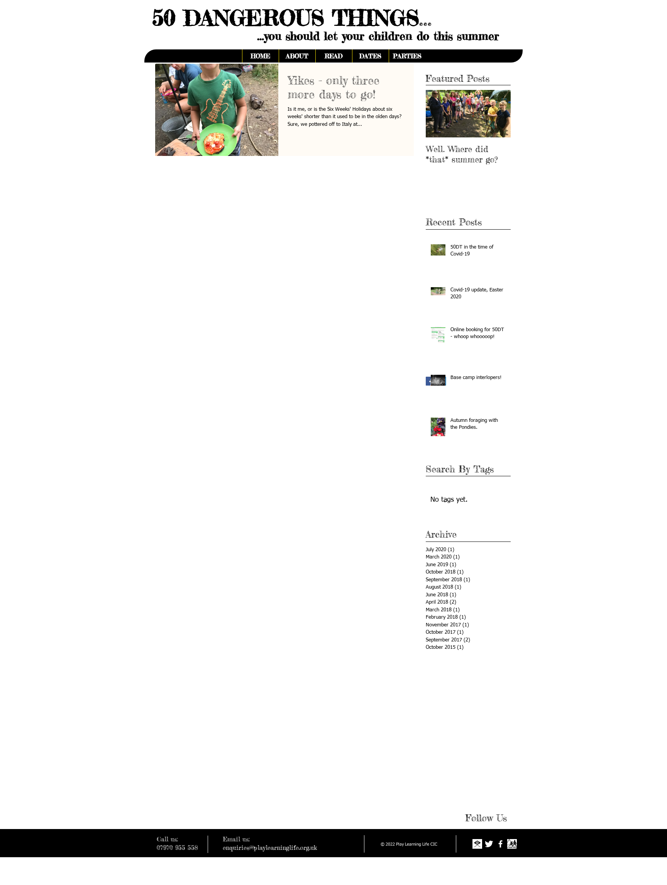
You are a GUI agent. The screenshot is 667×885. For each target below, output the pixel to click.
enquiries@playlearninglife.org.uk (270, 847)
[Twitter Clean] (489, 844)
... (425, 17)
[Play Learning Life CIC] (512, 844)
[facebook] (500, 844)
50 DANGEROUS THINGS (281, 17)
